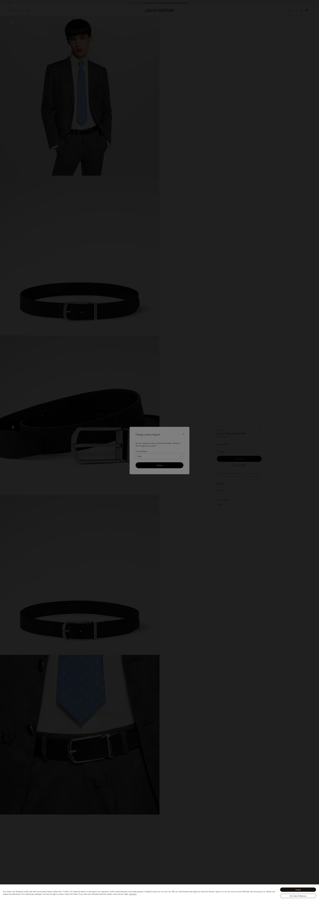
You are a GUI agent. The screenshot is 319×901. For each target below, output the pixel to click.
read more (133, 894)
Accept (298, 890)
